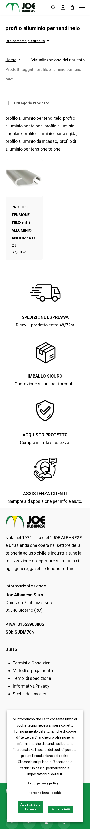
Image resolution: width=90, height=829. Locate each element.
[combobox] (28, 41)
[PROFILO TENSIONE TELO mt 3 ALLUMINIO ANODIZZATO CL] (24, 178)
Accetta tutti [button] (61, 809)
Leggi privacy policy (43, 783)
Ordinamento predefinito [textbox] (25, 41)
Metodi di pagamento (33, 670)
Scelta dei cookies (30, 693)
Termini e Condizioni (32, 662)
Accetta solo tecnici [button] (30, 806)
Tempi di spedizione (32, 678)
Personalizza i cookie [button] (45, 793)
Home (11, 60)
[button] (82, 7)
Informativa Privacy (31, 686)
